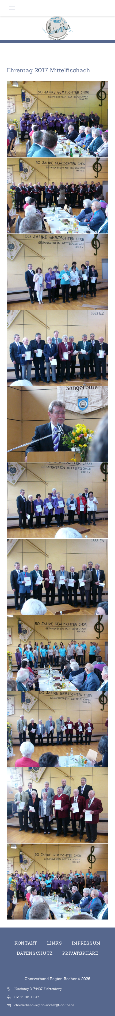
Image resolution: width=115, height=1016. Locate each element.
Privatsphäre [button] (80, 953)
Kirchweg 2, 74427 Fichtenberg (38, 989)
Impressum (86, 943)
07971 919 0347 (26, 997)
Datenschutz (35, 953)
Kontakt (25, 943)
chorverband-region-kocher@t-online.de (44, 1005)
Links (54, 943)
